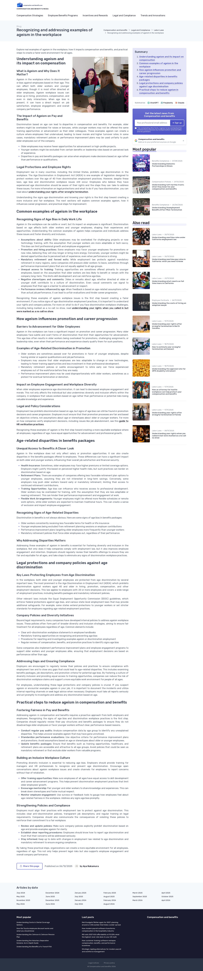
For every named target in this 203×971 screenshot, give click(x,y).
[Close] (151, 490)
